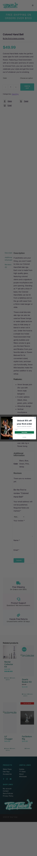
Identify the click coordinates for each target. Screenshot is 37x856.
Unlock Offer (24, 432)
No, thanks (24, 437)
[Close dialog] (35, 418)
